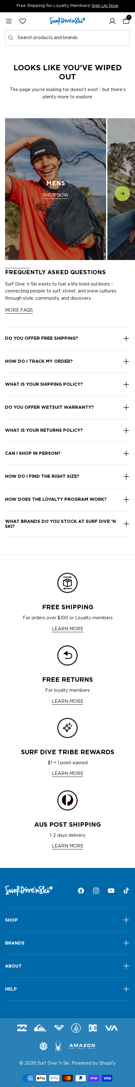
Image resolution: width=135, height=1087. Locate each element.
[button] (112, 21)
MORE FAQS (19, 310)
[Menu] (9, 21)
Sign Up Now (105, 6)
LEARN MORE (68, 629)
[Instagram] (96, 890)
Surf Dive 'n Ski (53, 1063)
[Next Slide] (122, 193)
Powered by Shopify (94, 1063)
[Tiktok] (126, 890)
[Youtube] (111, 890)
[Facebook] (81, 890)
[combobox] (67, 37)
